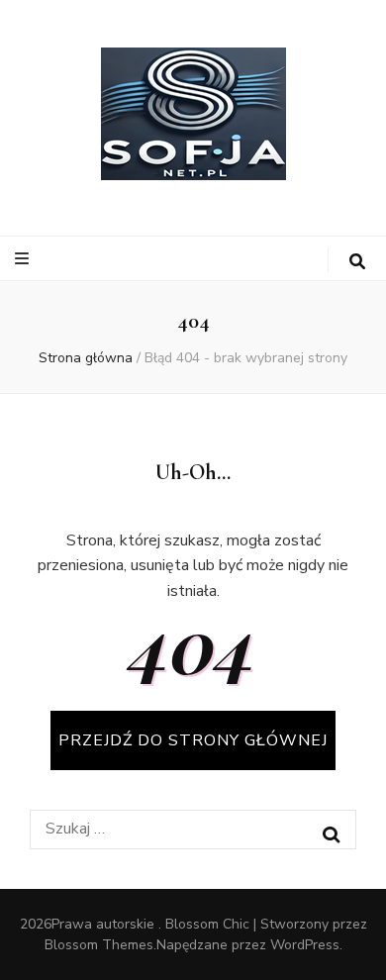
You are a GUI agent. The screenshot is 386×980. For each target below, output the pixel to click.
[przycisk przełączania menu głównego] (24, 258)
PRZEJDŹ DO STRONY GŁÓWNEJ (193, 740)
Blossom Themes (99, 944)
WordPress (304, 944)
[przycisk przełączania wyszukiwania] (357, 261)
